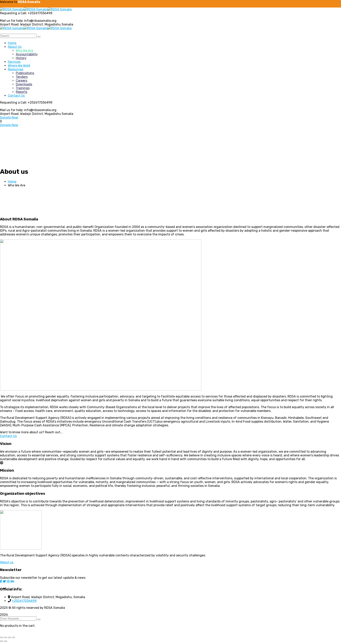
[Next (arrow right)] (5, 641)
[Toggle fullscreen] (5, 637)
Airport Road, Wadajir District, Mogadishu (30, 24)
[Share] (9, 637)
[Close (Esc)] (13, 637)
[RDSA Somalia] (12, 9)
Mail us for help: (11, 21)
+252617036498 (24, 601)
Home (12, 181)
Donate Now (9, 117)
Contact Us (8, 436)
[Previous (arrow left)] (1, 641)
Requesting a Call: (13, 13)
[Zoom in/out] (1, 637)
